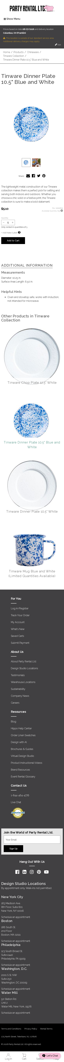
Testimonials (18, 675)
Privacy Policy (30, 1029)
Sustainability (18, 689)
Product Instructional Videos (26, 762)
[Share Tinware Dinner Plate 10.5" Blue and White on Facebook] (33, 175)
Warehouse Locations (23, 682)
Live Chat (16, 802)
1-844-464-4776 (20, 795)
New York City (12, 897)
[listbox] (32, 162)
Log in (8, 1058)
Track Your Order (20, 615)
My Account (18, 622)
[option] (26, 162)
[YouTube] (46, 872)
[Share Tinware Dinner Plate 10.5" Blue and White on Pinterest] (44, 175)
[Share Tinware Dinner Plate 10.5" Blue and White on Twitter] (38, 175)
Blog (13, 721)
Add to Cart (13, 240)
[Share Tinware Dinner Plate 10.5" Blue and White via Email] (28, 175)
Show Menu (13, 18)
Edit (59, 45)
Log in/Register (19, 608)
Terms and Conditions (11, 1029)
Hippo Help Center (21, 728)
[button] (32, 124)
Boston (6, 921)
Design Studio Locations (24, 668)
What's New (18, 629)
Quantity (4, 218)
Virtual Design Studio (22, 755)
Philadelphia (10, 945)
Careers (15, 702)
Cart (24, 1058)
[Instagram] (32, 872)
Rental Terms (46, 1029)
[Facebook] (17, 872)
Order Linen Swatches (23, 735)
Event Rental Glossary (23, 776)
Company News (20, 695)
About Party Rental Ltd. (24, 661)
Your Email (9, 837)
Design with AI (19, 742)
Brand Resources (20, 769)
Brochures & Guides (22, 749)
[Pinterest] (39, 872)
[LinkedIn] (24, 872)
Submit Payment (20, 642)
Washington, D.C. (14, 969)
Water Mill (9, 993)
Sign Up (13, 848)
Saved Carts (17, 635)
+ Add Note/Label (9, 233)
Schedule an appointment (15, 917)
